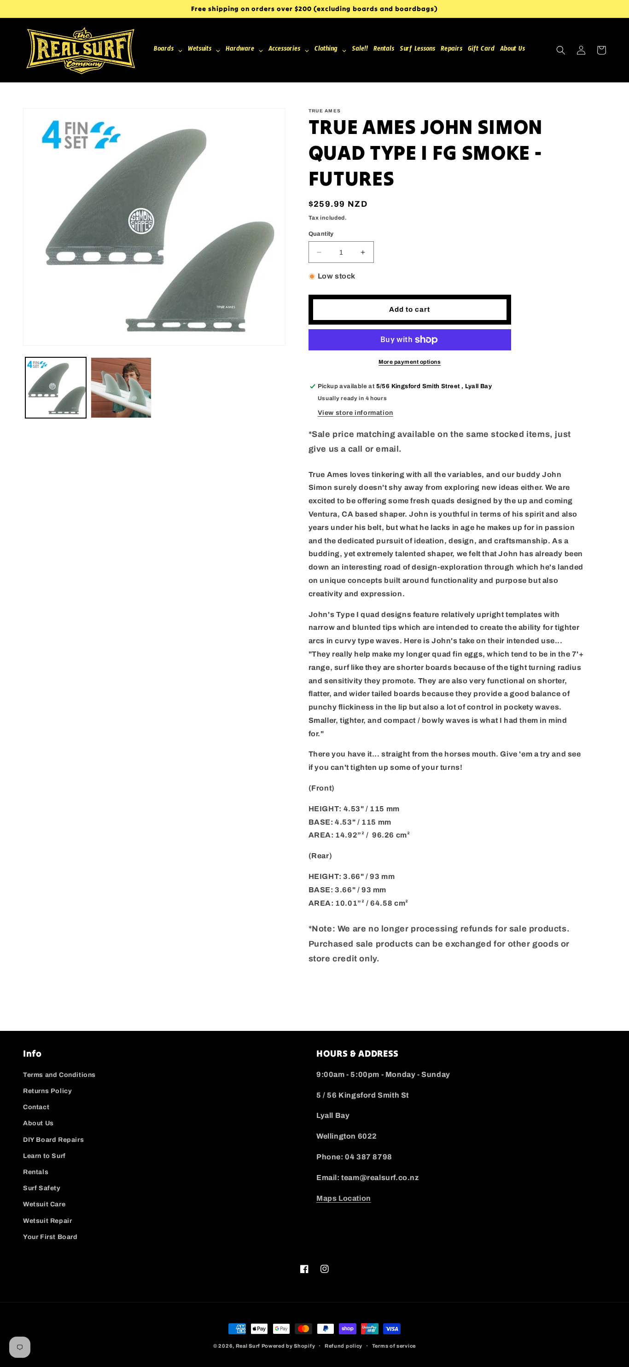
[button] (561, 50)
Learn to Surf (44, 1155)
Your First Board (50, 1236)
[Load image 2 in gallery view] (121, 387)
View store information (355, 412)
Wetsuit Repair (47, 1220)
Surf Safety (42, 1188)
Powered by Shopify (288, 1346)
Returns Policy (47, 1091)
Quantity (321, 234)
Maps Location (343, 1198)
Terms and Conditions (59, 1074)
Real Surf (248, 1346)
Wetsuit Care (44, 1204)
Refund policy (343, 1346)
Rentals (35, 1172)
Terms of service (394, 1346)
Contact (36, 1107)
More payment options (410, 362)
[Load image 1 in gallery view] (55, 387)
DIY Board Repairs (53, 1139)
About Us (38, 1123)
